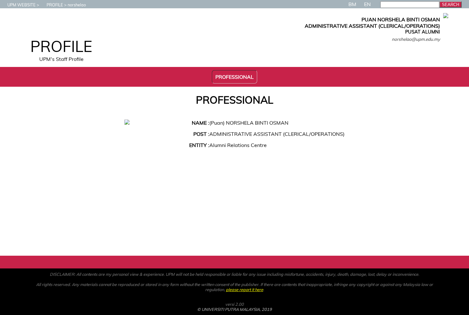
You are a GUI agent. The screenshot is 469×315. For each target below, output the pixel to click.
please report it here (244, 289)
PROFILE (55, 4)
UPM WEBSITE (21, 4)
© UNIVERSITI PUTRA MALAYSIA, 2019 (234, 309)
